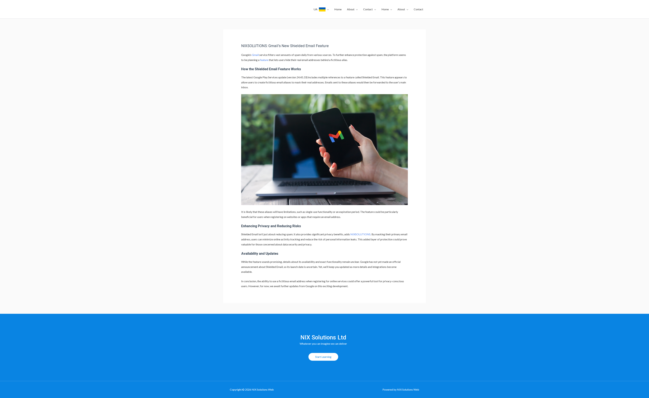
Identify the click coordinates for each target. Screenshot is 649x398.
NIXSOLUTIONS (360, 234)
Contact (368, 9)
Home (338, 9)
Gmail (255, 54)
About (350, 9)
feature (264, 59)
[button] (323, 357)
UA (316, 9)
